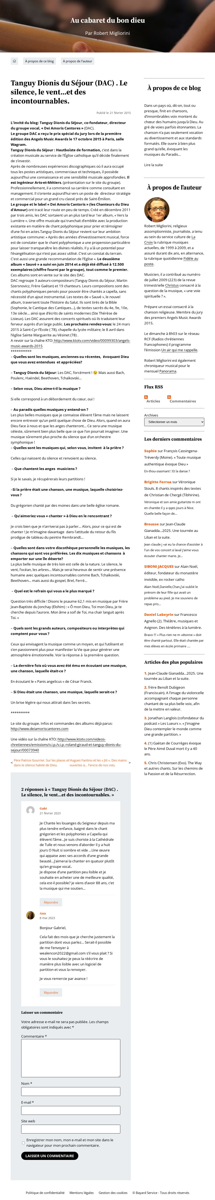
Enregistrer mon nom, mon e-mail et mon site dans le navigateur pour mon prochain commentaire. (69, 1142)
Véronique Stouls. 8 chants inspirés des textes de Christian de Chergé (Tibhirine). (172, 488)
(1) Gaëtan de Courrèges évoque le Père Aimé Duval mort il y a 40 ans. (172, 748)
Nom (26, 1083)
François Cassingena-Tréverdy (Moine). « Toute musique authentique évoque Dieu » (172, 457)
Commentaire (34, 1036)
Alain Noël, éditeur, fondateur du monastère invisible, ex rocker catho (171, 573)
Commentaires (183, 401)
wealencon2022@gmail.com (63, 953)
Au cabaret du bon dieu (107, 20)
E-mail (27, 1102)
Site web (28, 1121)
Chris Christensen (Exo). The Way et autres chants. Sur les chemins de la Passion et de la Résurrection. (173, 768)
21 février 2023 (50, 813)
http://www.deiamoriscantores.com (39, 728)
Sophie (150, 450)
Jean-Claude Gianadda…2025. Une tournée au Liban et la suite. (171, 530)
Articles (153, 401)
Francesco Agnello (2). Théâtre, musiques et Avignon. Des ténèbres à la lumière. (173, 621)
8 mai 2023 (47, 918)
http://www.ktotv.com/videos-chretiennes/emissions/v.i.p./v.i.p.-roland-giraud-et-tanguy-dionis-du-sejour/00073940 (66, 744)
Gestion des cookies (113, 1193)
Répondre (51, 902)
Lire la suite (153, 164)
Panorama (167, 371)
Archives (151, 415)
